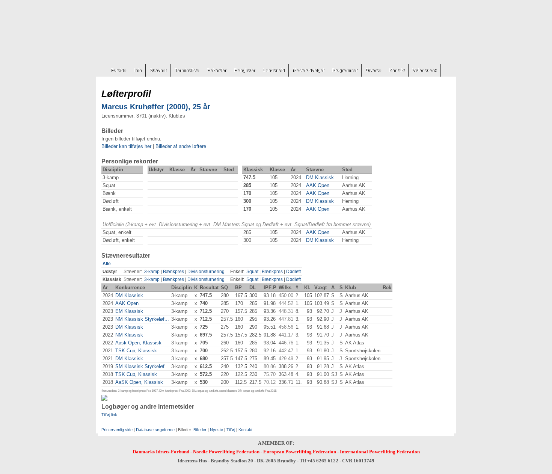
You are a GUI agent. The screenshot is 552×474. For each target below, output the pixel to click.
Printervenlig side (117, 429)
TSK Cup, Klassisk (136, 350)
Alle (107, 263)
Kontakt (396, 70)
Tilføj (230, 429)
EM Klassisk (129, 311)
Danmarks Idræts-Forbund (161, 451)
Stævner (158, 70)
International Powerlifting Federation (380, 451)
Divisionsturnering (206, 271)
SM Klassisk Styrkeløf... (142, 366)
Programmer (344, 70)
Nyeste (216, 429)
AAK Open (317, 185)
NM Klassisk (129, 335)
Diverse (373, 70)
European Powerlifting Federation (299, 451)
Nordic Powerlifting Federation (226, 451)
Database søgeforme (155, 429)
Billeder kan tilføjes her (126, 146)
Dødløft (293, 271)
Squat (252, 271)
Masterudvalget (308, 70)
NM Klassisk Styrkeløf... (142, 319)
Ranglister (244, 70)
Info (138, 70)
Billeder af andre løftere (180, 146)
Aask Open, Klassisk (138, 343)
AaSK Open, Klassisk (139, 382)
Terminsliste (187, 70)
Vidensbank (424, 70)
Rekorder (216, 70)
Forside (118, 70)
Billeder (200, 429)
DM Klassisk (320, 177)
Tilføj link (109, 414)
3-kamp (152, 271)
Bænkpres (173, 271)
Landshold (274, 70)
